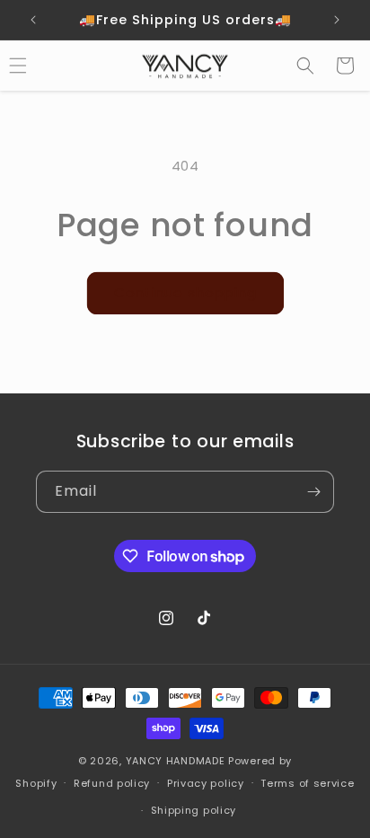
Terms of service (307, 783)
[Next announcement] (337, 20)
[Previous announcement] (33, 20)
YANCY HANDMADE (177, 761)
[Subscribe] (313, 492)
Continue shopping (185, 292)
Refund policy (112, 783)
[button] (305, 65)
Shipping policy (194, 810)
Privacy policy (205, 783)
